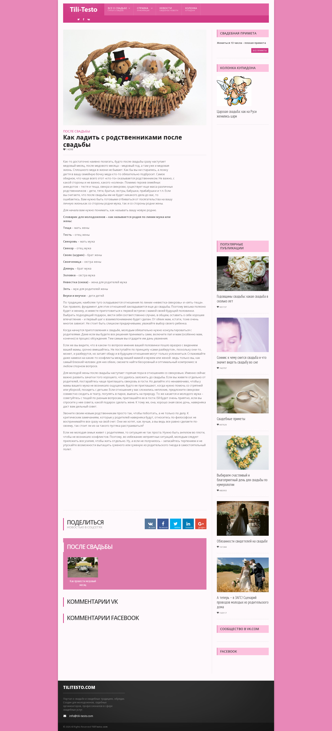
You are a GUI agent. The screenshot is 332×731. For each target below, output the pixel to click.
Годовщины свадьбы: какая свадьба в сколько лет (242, 298)
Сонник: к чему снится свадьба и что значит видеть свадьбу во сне (241, 360)
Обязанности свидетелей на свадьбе (242, 541)
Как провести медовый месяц (83, 583)
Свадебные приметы (231, 418)
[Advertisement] (192, 211)
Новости (168, 9)
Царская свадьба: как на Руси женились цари (237, 114)
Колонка (191, 9)
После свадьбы (76, 131)
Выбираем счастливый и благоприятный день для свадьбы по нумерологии (242, 480)
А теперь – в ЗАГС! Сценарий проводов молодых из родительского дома (243, 602)
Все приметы (260, 50)
